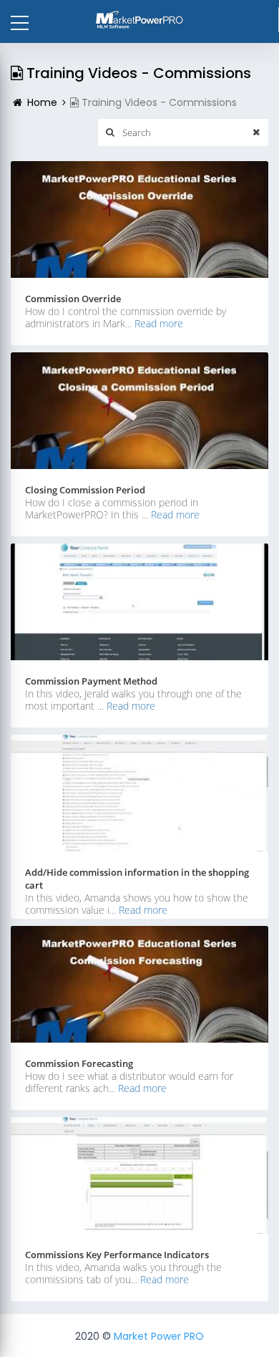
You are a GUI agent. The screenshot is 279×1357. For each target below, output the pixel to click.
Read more (158, 323)
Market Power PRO (159, 1336)
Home (42, 102)
